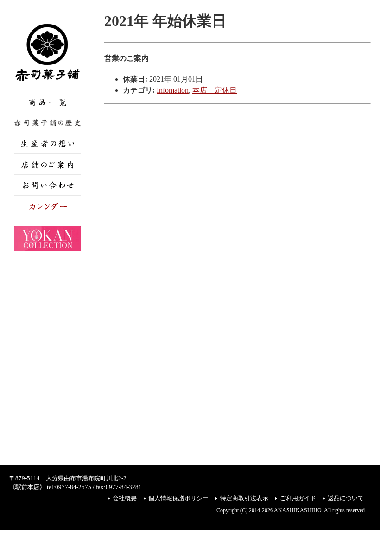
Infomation (173, 90)
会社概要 (125, 498)
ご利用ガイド (298, 498)
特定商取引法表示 (244, 498)
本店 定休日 (214, 90)
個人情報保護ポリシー (178, 498)
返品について (346, 498)
